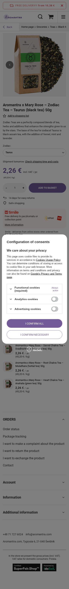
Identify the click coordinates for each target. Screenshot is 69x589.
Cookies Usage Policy (48, 259)
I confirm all (34, 323)
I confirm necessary (34, 334)
